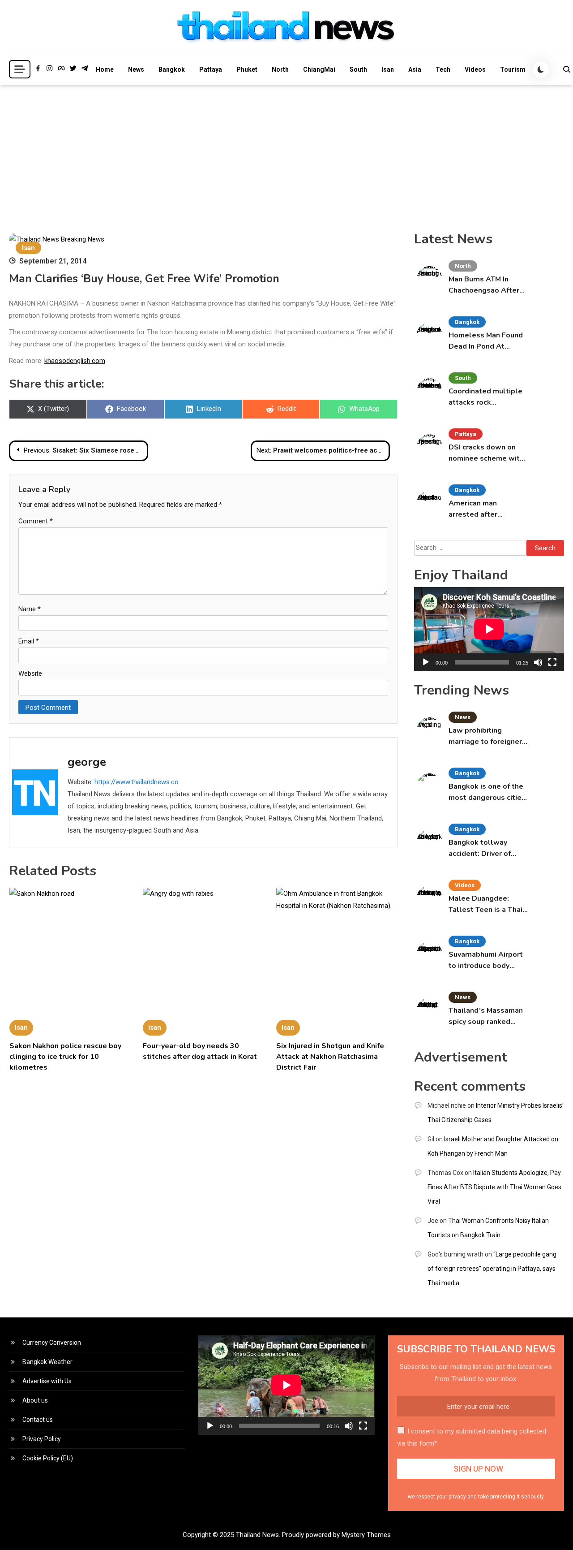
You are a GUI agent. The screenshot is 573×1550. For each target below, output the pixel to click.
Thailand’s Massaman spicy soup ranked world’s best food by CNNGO (486, 1017)
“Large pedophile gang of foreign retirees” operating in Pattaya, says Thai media (492, 1269)
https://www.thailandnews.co (136, 782)
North (280, 69)
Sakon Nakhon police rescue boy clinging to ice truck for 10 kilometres (65, 1056)
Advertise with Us (47, 1381)
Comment (35, 521)
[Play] (425, 662)
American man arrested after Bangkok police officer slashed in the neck (487, 509)
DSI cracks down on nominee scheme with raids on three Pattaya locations (487, 453)
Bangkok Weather (47, 1361)
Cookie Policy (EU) (47, 1458)
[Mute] (538, 662)
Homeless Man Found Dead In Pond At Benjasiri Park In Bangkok (486, 341)
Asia (414, 69)
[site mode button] (541, 69)
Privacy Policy (41, 1438)
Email (28, 641)
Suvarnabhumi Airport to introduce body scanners (486, 960)
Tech (443, 69)
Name (29, 609)
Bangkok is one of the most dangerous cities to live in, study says (487, 792)
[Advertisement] (286, 152)
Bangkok (171, 69)
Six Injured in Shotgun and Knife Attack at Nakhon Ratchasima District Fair (330, 1056)
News (136, 69)
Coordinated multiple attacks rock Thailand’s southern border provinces (485, 397)
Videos (475, 69)
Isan (387, 69)
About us (35, 1400)
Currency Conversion (51, 1342)
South (358, 69)
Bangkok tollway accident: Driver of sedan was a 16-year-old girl (486, 848)
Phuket (246, 69)
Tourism (513, 69)
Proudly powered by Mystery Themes (336, 1535)
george (87, 762)
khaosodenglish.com (74, 361)
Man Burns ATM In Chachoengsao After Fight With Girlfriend (484, 285)
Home (105, 69)
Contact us (37, 1419)
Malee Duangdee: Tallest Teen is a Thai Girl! (485, 904)
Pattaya (210, 69)
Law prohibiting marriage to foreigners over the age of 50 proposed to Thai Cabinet (487, 736)
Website (30, 673)
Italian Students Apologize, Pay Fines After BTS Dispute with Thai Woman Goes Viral (494, 1187)
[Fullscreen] (552, 662)
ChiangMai (319, 69)
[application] (489, 629)
